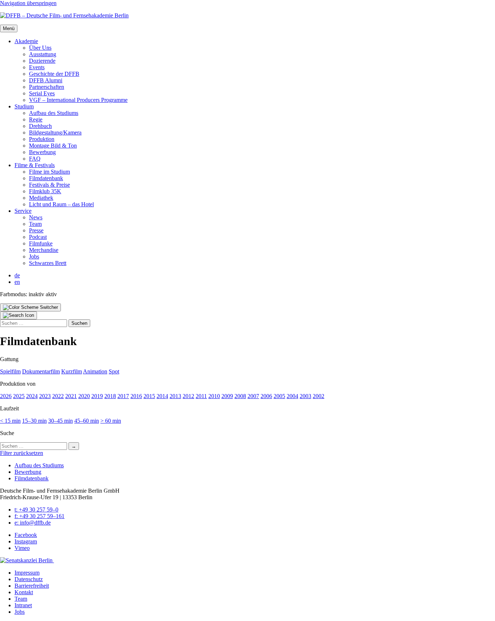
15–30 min (34, 421)
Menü (8, 28)
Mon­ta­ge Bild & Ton (53, 145)
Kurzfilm (71, 371)
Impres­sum (26, 573)
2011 (201, 396)
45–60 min (86, 421)
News (35, 217)
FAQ (35, 159)
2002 (318, 396)
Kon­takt (23, 592)
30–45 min (60, 421)
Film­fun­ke (41, 243)
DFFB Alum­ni (45, 80)
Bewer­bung (42, 152)
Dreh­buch (40, 126)
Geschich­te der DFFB (54, 74)
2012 (188, 396)
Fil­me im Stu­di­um (49, 172)
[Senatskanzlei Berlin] (27, 560)
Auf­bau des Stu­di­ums (53, 113)
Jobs (34, 256)
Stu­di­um (24, 106)
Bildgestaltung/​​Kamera (55, 132)
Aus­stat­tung (42, 54)
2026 (6, 396)
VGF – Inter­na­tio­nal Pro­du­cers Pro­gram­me (78, 100)
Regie (35, 119)
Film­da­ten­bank (46, 178)
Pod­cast (38, 237)
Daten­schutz (28, 579)
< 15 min (10, 421)
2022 (58, 396)
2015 (149, 396)
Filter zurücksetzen (21, 453)
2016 (136, 396)
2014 (162, 396)
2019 (97, 396)
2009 (227, 396)
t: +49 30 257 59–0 (36, 509)
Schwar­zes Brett (47, 263)
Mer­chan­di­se (43, 250)
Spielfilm (10, 371)
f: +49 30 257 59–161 (39, 516)
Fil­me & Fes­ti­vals (34, 165)
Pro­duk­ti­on (41, 139)
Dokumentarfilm (41, 371)
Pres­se (36, 230)
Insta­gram (25, 541)
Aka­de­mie (26, 41)
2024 (32, 396)
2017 (123, 396)
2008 (240, 396)
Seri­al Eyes (42, 93)
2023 (45, 396)
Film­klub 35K (45, 191)
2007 (253, 396)
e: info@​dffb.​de (32, 522)
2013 (175, 396)
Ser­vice (23, 211)
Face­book (25, 535)
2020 (84, 396)
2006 (266, 396)
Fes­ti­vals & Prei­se (49, 185)
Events (37, 67)
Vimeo (22, 548)
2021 (71, 396)
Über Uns (40, 48)
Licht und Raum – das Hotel (61, 204)
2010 (214, 396)
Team (35, 224)
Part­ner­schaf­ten (46, 87)
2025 (19, 396)
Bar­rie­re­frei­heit (31, 586)
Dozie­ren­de (42, 61)
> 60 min (110, 421)
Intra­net (23, 605)
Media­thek (41, 198)
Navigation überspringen (28, 3)
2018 (110, 396)
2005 (279, 396)
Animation (95, 371)
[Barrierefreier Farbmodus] (30, 307)
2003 (305, 396)
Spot (114, 371)
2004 (292, 396)
